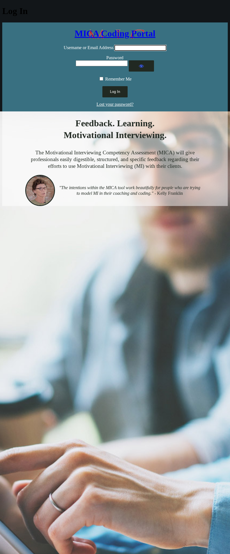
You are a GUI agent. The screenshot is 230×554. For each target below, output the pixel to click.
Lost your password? (115, 104)
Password (114, 57)
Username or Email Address (88, 47)
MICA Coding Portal (115, 33)
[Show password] (141, 66)
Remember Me (118, 79)
